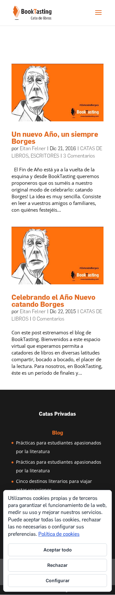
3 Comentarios (79, 156)
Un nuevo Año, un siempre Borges (55, 138)
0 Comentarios (48, 319)
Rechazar (57, 565)
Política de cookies (59, 534)
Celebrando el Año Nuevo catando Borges (54, 301)
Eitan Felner (33, 148)
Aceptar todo (57, 549)
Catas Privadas (57, 414)
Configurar (58, 580)
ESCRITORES (45, 156)
